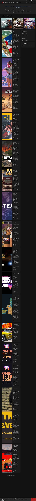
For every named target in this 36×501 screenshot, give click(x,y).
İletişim (32, 0)
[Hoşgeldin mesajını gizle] (33, 6)
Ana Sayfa (28, 0)
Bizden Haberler (25, 35)
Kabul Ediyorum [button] (33, 499)
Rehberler (24, 38)
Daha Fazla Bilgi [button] (3, 500)
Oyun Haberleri (25, 33)
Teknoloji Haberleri (25, 40)
